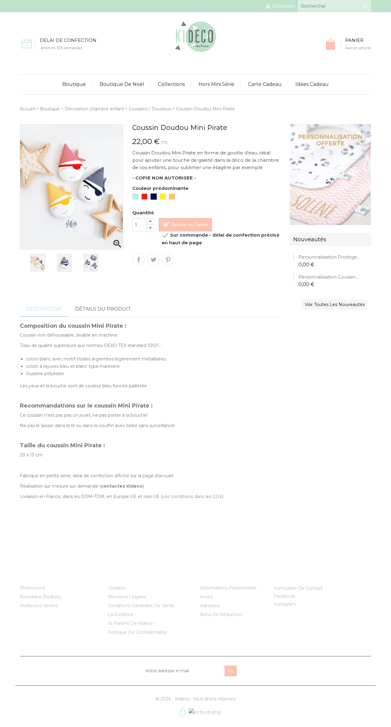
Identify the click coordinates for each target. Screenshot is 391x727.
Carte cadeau (265, 84)
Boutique (74, 84)
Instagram (285, 604)
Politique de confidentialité (137, 632)
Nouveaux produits (40, 597)
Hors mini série (216, 84)
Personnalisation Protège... (329, 257)
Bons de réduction (221, 614)
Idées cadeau (312, 84)
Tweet (153, 259)
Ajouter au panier (190, 224)
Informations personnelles (228, 588)
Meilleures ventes (39, 605)
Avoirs (206, 597)
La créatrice (120, 614)
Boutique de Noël (122, 84)
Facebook (284, 596)
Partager (138, 259)
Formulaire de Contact (298, 588)
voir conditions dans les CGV (192, 496)
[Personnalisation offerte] (330, 174)
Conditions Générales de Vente (141, 605)
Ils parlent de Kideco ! (131, 623)
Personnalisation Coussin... (328, 277)
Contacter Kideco (298, 574)
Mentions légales (127, 597)
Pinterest (168, 259)
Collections (171, 84)
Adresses (209, 605)
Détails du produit (103, 309)
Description (43, 309)
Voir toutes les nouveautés (335, 304)
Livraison (117, 588)
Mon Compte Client (227, 574)
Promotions (32, 588)
